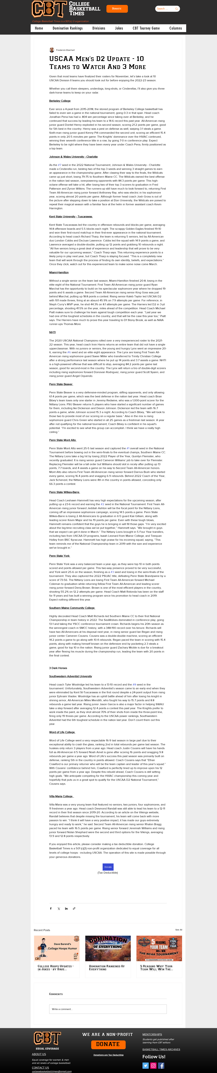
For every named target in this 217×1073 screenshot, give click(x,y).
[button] (166, 506)
